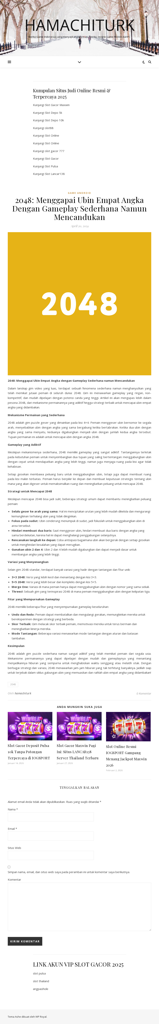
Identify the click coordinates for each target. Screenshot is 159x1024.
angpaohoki (40, 989)
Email (12, 829)
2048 (13, 684)
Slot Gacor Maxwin (57, 105)
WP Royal (41, 1016)
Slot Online (52, 135)
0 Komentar (144, 693)
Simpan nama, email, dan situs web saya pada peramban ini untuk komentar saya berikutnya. (69, 872)
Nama (13, 809)
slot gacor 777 (54, 151)
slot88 (49, 128)
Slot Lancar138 (55, 174)
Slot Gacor (52, 158)
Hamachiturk (79, 25)
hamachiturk (23, 693)
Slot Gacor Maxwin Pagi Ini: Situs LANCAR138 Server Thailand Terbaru (78, 751)
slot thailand (41, 981)
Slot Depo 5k (53, 113)
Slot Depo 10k (54, 120)
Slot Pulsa (51, 166)
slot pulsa (39, 973)
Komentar (14, 879)
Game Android (79, 193)
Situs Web (14, 848)
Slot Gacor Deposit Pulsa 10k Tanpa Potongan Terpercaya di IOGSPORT (29, 751)
